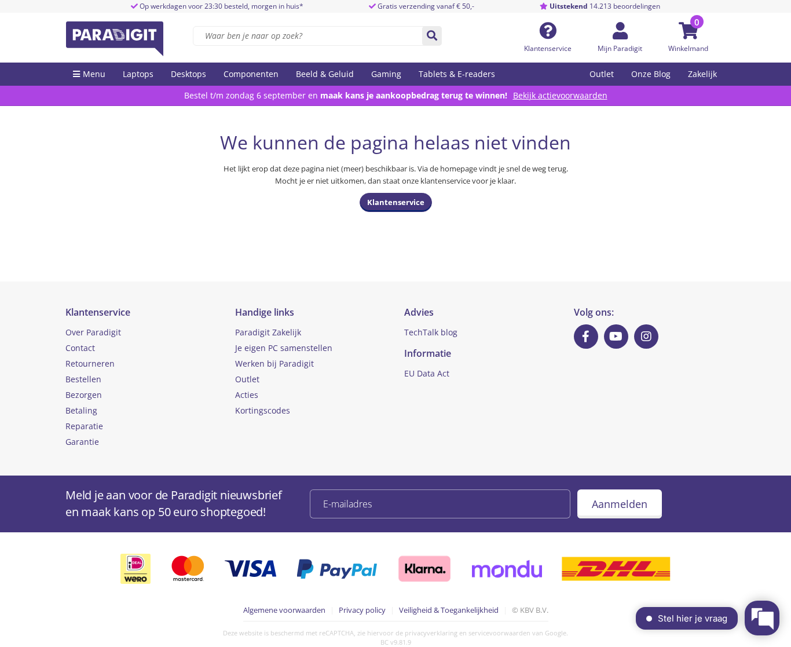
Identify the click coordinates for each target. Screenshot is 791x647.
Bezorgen (83, 394)
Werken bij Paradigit (274, 363)
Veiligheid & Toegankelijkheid (449, 610)
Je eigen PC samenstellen (283, 347)
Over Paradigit (93, 332)
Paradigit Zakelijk (268, 332)
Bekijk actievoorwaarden (560, 95)
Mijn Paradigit (620, 48)
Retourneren (90, 363)
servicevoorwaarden (499, 632)
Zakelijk (702, 73)
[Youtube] (616, 336)
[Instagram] (646, 336)
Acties (246, 394)
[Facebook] (586, 336)
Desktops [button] (188, 73)
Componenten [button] (251, 73)
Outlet (601, 73)
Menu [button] (94, 73)
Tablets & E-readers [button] (457, 73)
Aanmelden (619, 504)
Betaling (81, 410)
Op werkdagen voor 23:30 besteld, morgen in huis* (220, 6)
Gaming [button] (386, 73)
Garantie (82, 441)
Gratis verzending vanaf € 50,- (426, 6)
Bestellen (83, 379)
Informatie (427, 353)
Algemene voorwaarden (284, 610)
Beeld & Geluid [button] (325, 73)
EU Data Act (426, 373)
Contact (80, 347)
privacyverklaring (431, 632)
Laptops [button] (138, 73)
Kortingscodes (262, 410)
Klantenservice (548, 48)
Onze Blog (651, 73)
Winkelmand (688, 48)
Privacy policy (362, 610)
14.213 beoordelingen (605, 6)
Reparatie (84, 426)
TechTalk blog (430, 332)
